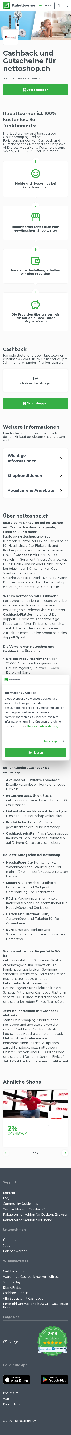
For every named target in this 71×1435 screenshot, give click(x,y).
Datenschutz (11, 1404)
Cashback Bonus (15, 1293)
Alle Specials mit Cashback (23, 1298)
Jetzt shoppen (37, 90)
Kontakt (9, 1193)
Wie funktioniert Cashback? (24, 1209)
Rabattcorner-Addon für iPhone (27, 1220)
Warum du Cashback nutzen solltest (31, 1276)
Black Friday (12, 1287)
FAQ (6, 1198)
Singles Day (11, 1282)
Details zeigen (50, 741)
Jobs (6, 1246)
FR (45, 5)
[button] (6, 1153)
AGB (6, 1398)
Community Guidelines (20, 1203)
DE (40, 5)
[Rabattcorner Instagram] (10, 1341)
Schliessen (35, 752)
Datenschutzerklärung (42, 726)
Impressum (10, 1393)
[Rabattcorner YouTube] (5, 1341)
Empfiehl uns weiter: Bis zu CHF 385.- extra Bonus (35, 1305)
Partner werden (15, 1251)
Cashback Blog (14, 1271)
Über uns (10, 1240)
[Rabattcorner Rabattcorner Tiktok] (15, 1341)
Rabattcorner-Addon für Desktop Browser (35, 1214)
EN (49, 5)
